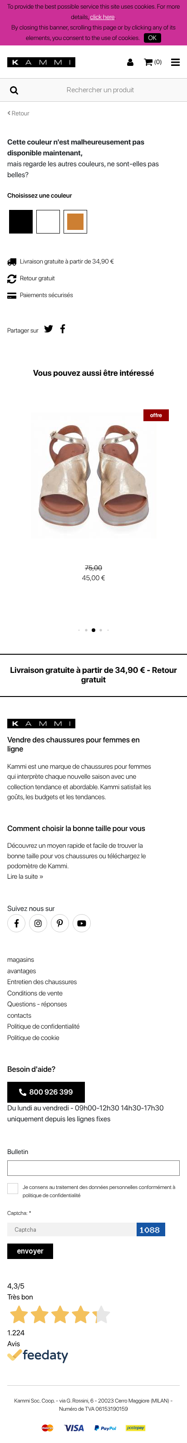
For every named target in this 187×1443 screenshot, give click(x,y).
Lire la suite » (25, 876)
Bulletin (17, 1152)
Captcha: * (19, 1213)
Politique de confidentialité (43, 1026)
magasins (20, 959)
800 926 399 (49, 1092)
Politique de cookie (33, 1038)
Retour (20, 113)
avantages (21, 971)
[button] (79, 630)
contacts (19, 1015)
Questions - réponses (37, 1004)
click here (102, 17)
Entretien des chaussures (42, 982)
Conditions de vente (35, 993)
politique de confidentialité (51, 1195)
